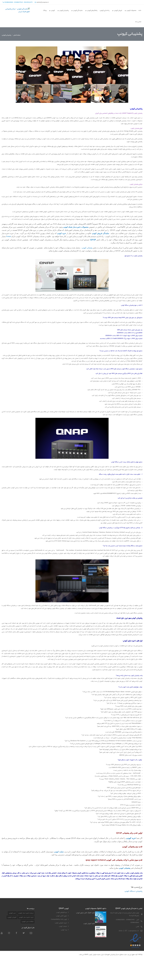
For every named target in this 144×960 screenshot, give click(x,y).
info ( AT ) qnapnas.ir (129, 931)
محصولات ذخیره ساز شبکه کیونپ (76, 227)
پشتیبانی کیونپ (124, 868)
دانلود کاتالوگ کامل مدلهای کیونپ (85, 912)
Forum (8, 236)
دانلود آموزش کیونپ (89, 923)
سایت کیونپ (59, 852)
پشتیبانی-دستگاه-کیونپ (133, 891)
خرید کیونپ (131, 838)
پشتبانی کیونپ (87, 248)
